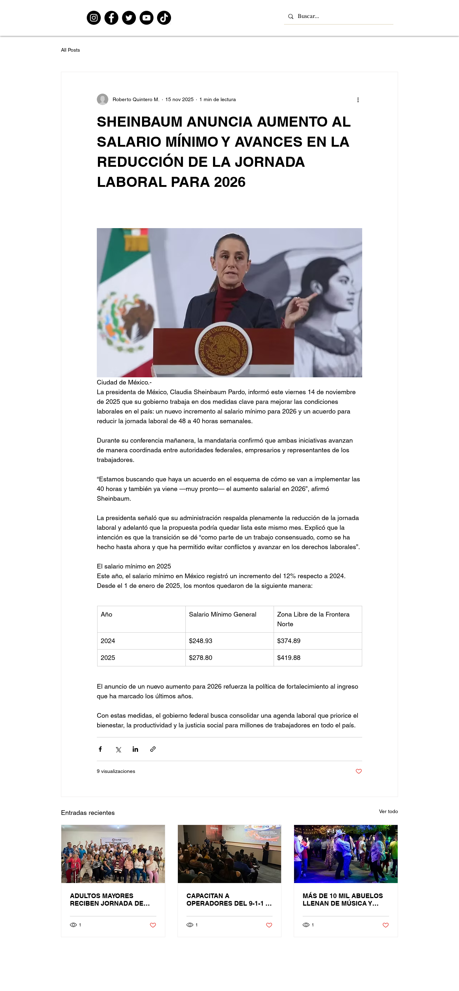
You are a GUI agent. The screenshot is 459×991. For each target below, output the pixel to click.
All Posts (70, 50)
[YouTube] (146, 18)
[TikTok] (164, 18)
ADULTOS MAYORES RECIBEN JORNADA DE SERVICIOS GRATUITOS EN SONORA (112, 899)
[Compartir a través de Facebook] (100, 749)
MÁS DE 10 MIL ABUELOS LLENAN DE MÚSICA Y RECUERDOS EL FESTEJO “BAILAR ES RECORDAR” (344, 899)
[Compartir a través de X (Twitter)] (117, 749)
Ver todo (388, 811)
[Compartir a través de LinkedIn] (135, 749)
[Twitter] (129, 18)
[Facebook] (111, 18)
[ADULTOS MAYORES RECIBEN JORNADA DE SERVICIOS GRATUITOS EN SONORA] (113, 854)
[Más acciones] (358, 99)
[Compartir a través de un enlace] (153, 749)
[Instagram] (94, 18)
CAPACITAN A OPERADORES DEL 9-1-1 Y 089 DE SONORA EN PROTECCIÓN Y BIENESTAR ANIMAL (227, 899)
